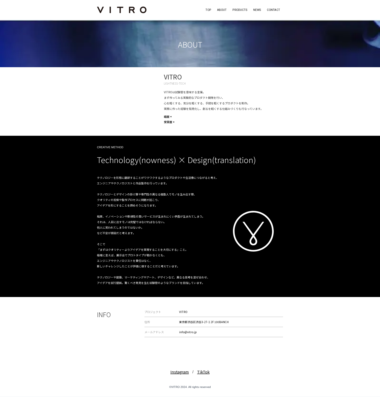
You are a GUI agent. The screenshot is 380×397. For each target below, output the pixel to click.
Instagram (179, 372)
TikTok (203, 372)
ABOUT (222, 9)
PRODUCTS (240, 9)
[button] (168, 116)
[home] (121, 10)
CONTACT (273, 9)
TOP (208, 9)
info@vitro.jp (188, 332)
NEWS (257, 9)
